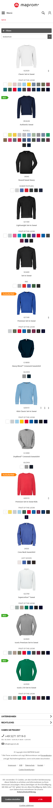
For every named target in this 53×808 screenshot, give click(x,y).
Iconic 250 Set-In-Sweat (26, 687)
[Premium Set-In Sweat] (26, 303)
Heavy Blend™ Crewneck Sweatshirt (26, 366)
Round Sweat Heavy (26, 180)
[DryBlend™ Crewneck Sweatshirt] (26, 439)
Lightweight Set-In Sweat (26, 225)
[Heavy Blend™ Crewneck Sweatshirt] (26, 348)
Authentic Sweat (26, 124)
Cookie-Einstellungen (26, 769)
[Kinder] (48, 70)
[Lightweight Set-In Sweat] (26, 207)
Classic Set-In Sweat (26, 74)
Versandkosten (46, 755)
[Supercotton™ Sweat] (26, 579)
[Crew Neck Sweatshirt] (26, 534)
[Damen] (44, 408)
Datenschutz (30, 765)
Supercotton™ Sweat (26, 597)
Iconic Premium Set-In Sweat (26, 642)
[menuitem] (7, 13)
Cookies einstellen (12, 799)
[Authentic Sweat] (26, 107)
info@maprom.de (11, 744)
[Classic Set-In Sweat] (26, 56)
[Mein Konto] (49, 13)
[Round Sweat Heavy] (26, 162)
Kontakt (40, 765)
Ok (41, 799)
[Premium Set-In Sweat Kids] (26, 484)
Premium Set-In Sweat (27, 321)
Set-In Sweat (26, 275)
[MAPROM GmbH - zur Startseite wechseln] (26, 5)
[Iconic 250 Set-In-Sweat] (26, 670)
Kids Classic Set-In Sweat (27, 411)
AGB (20, 765)
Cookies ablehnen (26, 805)
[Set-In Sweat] (26, 258)
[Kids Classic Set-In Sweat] (26, 393)
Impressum (12, 765)
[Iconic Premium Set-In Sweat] (26, 625)
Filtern (8, 30)
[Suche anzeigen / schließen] (43, 13)
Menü (9, 12)
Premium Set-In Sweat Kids (26, 501)
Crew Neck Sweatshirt (26, 552)
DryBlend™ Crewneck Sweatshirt (26, 456)
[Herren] (41, 408)
